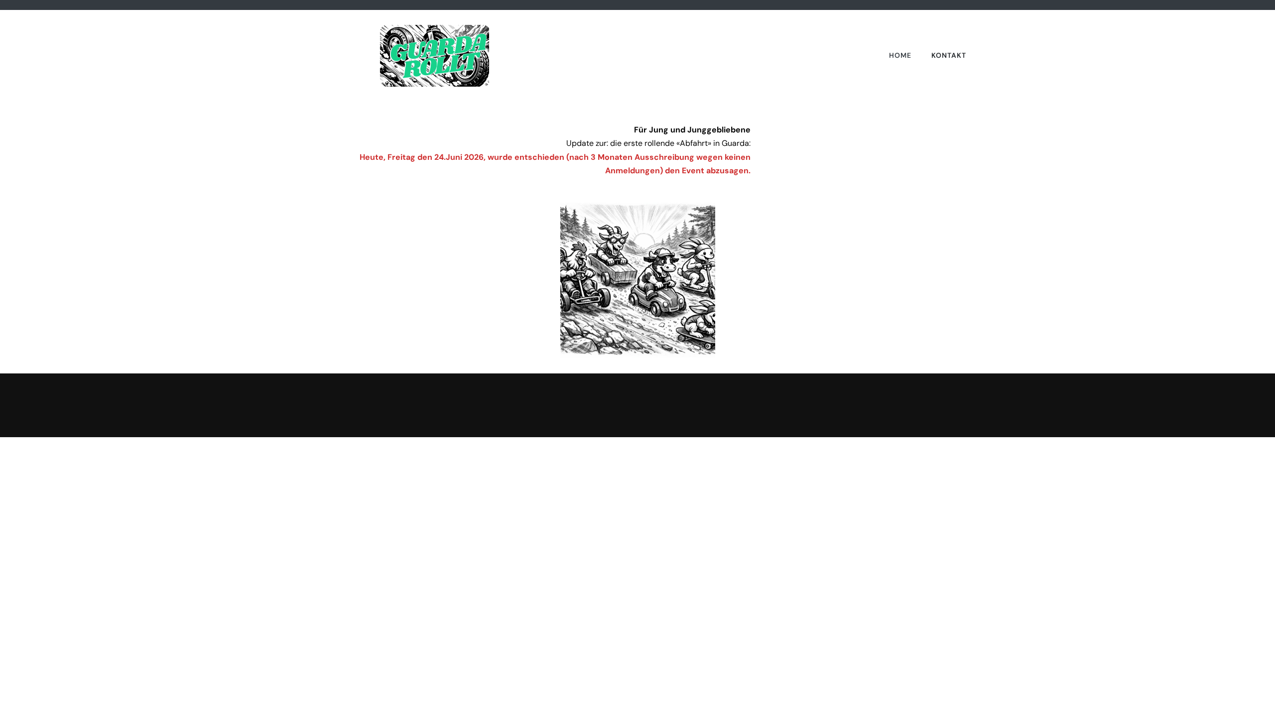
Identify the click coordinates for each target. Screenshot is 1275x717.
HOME (900, 55)
